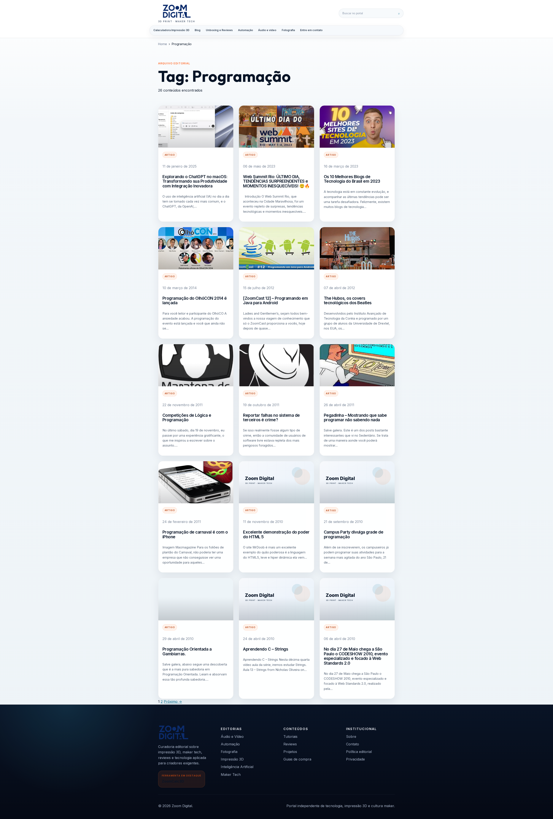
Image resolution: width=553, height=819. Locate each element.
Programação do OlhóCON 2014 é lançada (194, 301)
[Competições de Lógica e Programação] (195, 365)
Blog (197, 30)
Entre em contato (311, 30)
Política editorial (359, 751)
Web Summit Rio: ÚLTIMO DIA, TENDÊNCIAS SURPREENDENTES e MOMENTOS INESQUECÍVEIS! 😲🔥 (276, 181)
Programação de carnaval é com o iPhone (195, 534)
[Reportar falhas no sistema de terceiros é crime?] (276, 365)
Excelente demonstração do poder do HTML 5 (276, 534)
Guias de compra (297, 759)
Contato (352, 744)
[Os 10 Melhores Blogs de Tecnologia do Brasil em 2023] (357, 127)
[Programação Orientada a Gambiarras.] (195, 599)
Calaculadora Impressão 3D (171, 30)
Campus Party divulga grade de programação (353, 534)
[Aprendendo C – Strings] (276, 599)
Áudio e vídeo (267, 30)
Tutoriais (290, 736)
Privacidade (355, 759)
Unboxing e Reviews (219, 30)
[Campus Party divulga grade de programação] (357, 482)
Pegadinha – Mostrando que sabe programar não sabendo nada (355, 418)
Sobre (351, 736)
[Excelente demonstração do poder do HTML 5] (276, 482)
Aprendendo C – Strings (265, 649)
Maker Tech (231, 774)
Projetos (290, 751)
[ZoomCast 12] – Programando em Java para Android (275, 301)
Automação (245, 30)
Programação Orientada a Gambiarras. (187, 651)
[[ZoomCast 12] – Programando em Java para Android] (276, 248)
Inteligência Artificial (237, 767)
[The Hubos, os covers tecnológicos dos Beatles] (357, 248)
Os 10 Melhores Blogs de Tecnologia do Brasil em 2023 (352, 179)
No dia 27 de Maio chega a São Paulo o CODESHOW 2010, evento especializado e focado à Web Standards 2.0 (356, 656)
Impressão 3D (232, 759)
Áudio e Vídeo (232, 736)
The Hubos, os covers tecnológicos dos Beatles (348, 301)
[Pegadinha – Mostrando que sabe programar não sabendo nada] (357, 365)
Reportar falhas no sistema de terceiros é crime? (271, 418)
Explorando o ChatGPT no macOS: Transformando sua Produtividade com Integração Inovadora (194, 181)
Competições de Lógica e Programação (186, 418)
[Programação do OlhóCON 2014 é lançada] (195, 248)
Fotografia (288, 30)
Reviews (290, 744)
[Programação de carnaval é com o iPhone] (195, 482)
